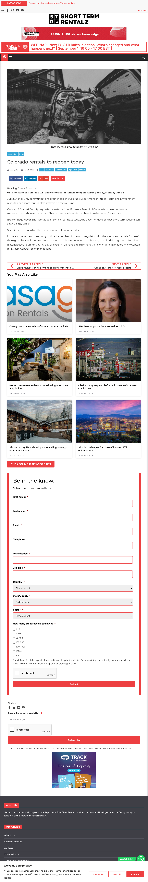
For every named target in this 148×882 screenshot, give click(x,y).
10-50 (19, 633)
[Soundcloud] (2, 10)
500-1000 (20, 646)
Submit (74, 684)
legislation (73, 170)
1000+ (19, 651)
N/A (17, 655)
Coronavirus (61, 170)
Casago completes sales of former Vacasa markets (38, 326)
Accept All (135, 874)
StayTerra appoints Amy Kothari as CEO (101, 326)
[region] (74, 871)
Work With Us (11, 854)
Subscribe (142, 10)
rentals (82, 170)
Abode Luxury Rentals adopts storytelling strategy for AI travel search (60, 3)
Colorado (50, 170)
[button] (141, 859)
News (21, 154)
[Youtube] (22, 10)
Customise (98, 874)
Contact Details (13, 841)
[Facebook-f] (7, 10)
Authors (8, 848)
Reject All (116, 874)
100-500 (20, 642)
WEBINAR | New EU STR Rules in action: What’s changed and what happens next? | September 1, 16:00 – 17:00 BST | (85, 46)
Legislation (12, 154)
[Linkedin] (17, 10)
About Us (9, 835)
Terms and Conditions (16, 860)
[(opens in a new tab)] (74, 770)
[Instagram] (12, 10)
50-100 (19, 638)
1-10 (18, 629)
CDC (42, 170)
